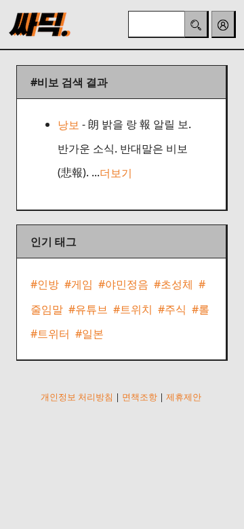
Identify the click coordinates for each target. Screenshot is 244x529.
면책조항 (139, 397)
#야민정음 (123, 284)
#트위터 (50, 333)
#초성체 (173, 284)
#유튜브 (88, 309)
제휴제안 (183, 397)
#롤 (200, 309)
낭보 (68, 124)
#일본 (89, 333)
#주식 (172, 309)
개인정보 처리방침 (77, 397)
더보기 (116, 172)
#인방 (44, 284)
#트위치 (132, 309)
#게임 (78, 284)
